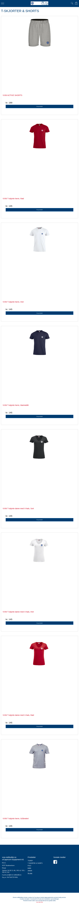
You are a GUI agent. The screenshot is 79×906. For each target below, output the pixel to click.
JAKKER (30, 871)
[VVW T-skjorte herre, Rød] (39, 158)
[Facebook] (55, 863)
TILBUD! (30, 861)
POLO (29, 866)
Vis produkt (39, 106)
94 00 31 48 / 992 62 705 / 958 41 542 (13, 871)
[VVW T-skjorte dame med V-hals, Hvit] (39, 571)
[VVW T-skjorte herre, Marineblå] (39, 364)
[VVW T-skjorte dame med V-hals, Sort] (39, 468)
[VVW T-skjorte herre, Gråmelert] (39, 778)
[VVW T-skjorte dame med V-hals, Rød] (39, 674)
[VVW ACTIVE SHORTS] (39, 54)
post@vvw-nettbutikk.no (14, 875)
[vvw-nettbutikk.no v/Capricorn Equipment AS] (39, 3)
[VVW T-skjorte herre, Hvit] (39, 261)
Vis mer (30, 873)
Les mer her (39, 902)
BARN (29, 868)
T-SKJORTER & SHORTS (35, 863)
